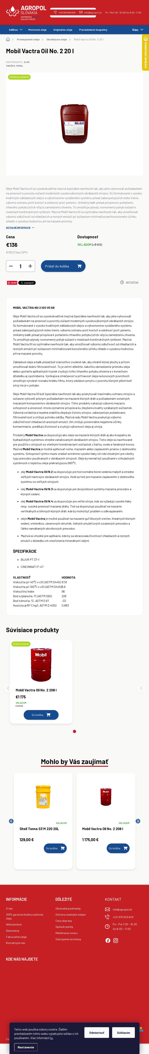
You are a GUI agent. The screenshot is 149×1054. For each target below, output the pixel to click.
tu (51, 1038)
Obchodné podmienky (68, 908)
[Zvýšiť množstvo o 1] (30, 266)
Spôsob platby (64, 926)
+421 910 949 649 (123, 917)
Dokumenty (12, 930)
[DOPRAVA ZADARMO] (41, 665)
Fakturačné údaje (16, 936)
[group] (43, 821)
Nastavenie (26, 1047)
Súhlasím (123, 1032)
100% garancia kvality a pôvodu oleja (24, 916)
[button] (74, 731)
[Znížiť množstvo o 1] (11, 266)
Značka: (14, 65)
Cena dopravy (63, 920)
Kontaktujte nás (15, 942)
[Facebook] (108, 940)
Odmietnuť (96, 1032)
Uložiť (13, 282)
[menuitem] (15, 29)
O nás (9, 908)
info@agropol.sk (122, 909)
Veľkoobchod (14, 924)
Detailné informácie (18, 227)
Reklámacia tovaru (66, 933)
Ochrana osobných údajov (70, 914)
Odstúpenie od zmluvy (68, 939)
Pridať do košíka (57, 266)
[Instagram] (116, 940)
